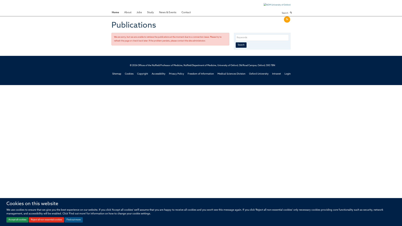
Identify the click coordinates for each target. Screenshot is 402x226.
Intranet (276, 74)
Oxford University (259, 74)
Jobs (139, 12)
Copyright (142, 74)
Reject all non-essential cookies (46, 220)
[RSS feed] (287, 20)
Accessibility (158, 74)
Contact (186, 12)
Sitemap (116, 74)
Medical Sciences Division (231, 74)
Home (115, 12)
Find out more (74, 220)
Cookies (129, 74)
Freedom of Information (201, 74)
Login (288, 74)
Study (150, 12)
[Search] (291, 13)
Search (241, 45)
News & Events (167, 12)
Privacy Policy (176, 74)
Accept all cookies (17, 220)
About (127, 12)
